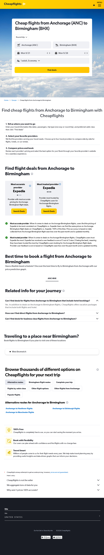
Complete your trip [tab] (64, 382)
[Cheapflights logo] (12, 4)
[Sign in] (94, 5)
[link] (19, 211)
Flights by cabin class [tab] (16, 388)
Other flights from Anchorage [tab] (67, 388)
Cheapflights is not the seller (20, 480)
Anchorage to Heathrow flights (19, 408)
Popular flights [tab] (13, 395)
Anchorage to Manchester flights (20, 412)
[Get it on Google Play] (45, 537)
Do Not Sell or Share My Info (43, 531)
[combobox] (22, 37)
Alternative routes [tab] (15, 382)
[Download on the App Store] (57, 537)
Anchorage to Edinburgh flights (66, 408)
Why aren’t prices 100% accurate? (22, 490)
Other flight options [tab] (40, 388)
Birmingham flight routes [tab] (40, 382)
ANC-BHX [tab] (52, 278)
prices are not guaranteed (59, 472)
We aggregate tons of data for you (22, 485)
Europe (14, 100)
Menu (99, 2)
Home (6, 100)
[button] (31, 53)
